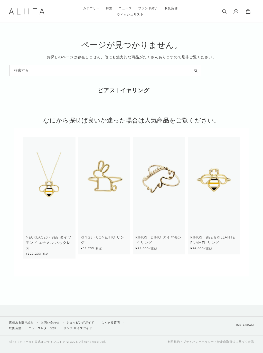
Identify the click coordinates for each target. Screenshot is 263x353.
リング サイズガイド (77, 328)
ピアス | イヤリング (124, 90)
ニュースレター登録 (42, 328)
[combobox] (105, 70)
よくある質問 (110, 322)
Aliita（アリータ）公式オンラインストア (37, 341)
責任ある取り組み (21, 322)
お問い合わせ (50, 322)
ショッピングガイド (80, 322)
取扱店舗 (15, 328)
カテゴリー (91, 8)
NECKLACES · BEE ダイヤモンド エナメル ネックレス (48, 242)
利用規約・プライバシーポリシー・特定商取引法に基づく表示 (211, 341)
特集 (109, 8)
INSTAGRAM (245, 325)
